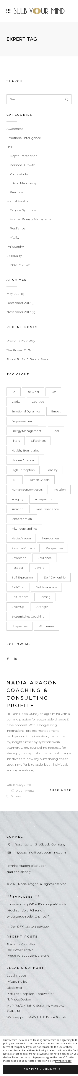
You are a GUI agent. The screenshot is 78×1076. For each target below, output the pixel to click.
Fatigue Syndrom (23, 210)
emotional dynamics (25, 411)
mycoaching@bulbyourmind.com (40, 852)
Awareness (14, 129)
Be (13, 392)
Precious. (17, 192)
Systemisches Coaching (27, 616)
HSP (9, 147)
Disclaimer (14, 988)
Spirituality (14, 256)
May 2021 (13, 294)
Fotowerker (45, 994)
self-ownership (55, 577)
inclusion (60, 489)
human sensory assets (26, 489)
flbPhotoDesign (18, 999)
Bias (53, 392)
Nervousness (50, 538)
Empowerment (22, 421)
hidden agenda (22, 460)
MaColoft (35, 1017)
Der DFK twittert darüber (29, 926)
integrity (17, 499)
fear (56, 431)
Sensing (44, 597)
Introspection (43, 499)
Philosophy (15, 247)
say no (39, 567)
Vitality (14, 237)
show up (17, 606)
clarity (15, 401)
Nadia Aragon (21, 538)
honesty (51, 470)
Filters (15, 440)
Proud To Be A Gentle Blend (27, 359)
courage (38, 401)
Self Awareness (46, 587)
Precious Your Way (20, 341)
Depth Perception (23, 156)
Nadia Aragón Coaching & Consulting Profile (32, 694)
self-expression (22, 577)
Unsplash (27, 994)
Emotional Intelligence (23, 138)
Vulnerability (19, 174)
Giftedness (38, 440)
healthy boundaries (25, 450)
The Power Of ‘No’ (20, 350)
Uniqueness (19, 626)
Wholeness (46, 626)
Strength (42, 606)
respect (17, 567)
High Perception (23, 470)
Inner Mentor (20, 265)
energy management (26, 431)
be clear (33, 392)
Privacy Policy (63, 1060)
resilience (44, 558)
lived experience (46, 509)
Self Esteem (19, 597)
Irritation (17, 509)
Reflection (18, 558)
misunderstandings (24, 528)
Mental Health (17, 201)
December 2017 (18, 303)
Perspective (54, 548)
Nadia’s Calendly (18, 872)
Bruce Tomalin (57, 1017)
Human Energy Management (32, 219)
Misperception (21, 519)
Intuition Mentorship (21, 183)
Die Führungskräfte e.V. (49, 904)
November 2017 (18, 312)
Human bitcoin (39, 479)
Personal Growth (22, 165)
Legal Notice (16, 975)
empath (56, 411)
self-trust (17, 587)
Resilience (17, 228)
